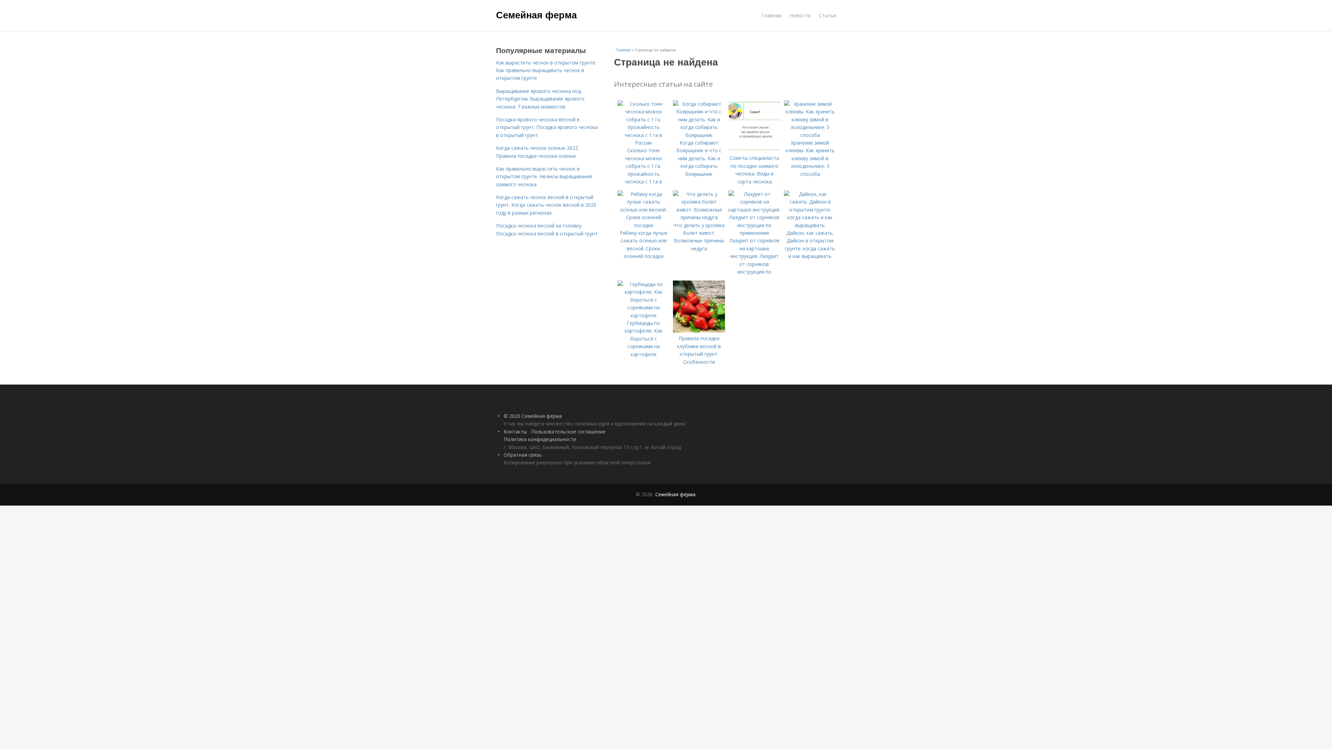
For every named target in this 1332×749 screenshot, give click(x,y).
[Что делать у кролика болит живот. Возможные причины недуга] (699, 217)
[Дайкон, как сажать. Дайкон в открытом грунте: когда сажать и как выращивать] (810, 225)
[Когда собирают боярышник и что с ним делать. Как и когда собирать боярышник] (699, 135)
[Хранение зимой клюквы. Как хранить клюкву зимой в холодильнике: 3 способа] (810, 135)
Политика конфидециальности (540, 439)
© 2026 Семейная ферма (533, 416)
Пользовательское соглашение (568, 431)
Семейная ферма (536, 14)
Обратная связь (523, 454)
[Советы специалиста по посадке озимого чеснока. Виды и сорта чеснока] (754, 150)
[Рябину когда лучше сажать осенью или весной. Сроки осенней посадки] (643, 225)
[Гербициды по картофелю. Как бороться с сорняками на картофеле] (643, 315)
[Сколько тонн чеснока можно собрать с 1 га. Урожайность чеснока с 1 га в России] (643, 142)
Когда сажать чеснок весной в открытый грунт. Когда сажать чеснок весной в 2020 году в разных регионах (546, 205)
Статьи (827, 15)
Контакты (515, 431)
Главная (771, 15)
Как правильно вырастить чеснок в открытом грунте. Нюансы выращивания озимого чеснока (544, 176)
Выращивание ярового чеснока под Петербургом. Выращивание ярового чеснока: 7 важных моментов (540, 99)
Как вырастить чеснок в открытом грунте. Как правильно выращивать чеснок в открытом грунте (546, 70)
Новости (800, 15)
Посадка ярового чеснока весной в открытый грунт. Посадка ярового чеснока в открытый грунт (547, 127)
